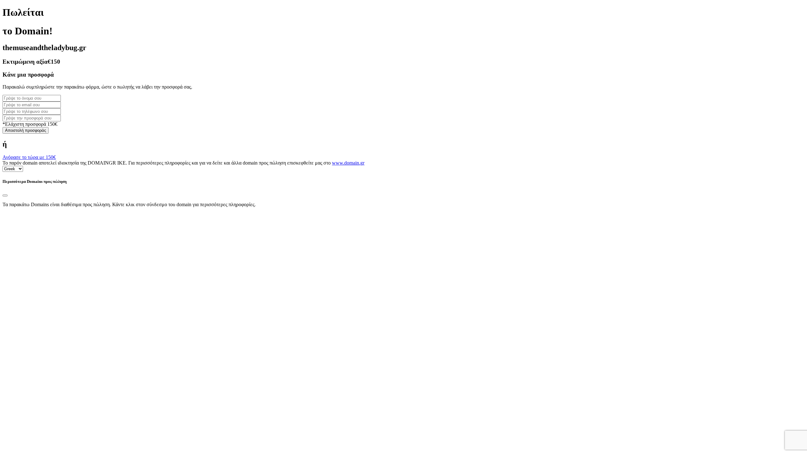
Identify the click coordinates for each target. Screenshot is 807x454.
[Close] (5, 195)
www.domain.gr (348, 163)
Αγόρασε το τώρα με (29, 157)
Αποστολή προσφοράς (25, 130)
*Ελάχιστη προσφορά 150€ (30, 124)
